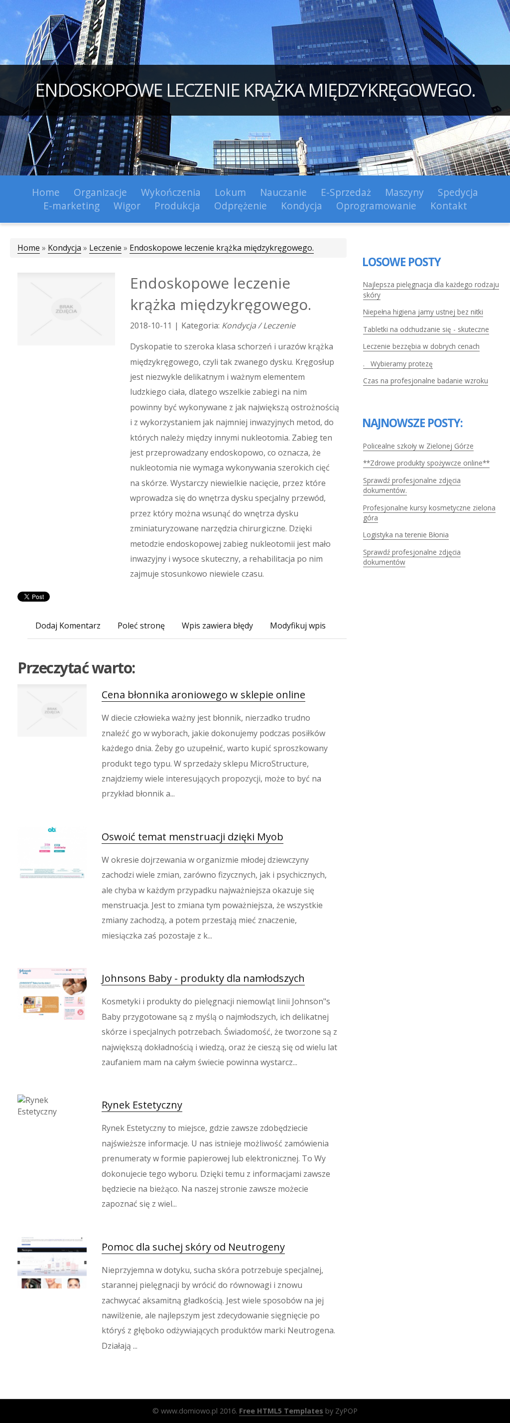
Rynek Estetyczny (142, 1104)
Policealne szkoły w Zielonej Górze (418, 446)
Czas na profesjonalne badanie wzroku (425, 380)
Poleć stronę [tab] (141, 625)
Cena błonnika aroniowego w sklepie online (203, 694)
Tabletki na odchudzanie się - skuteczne (426, 329)
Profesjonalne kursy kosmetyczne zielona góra (429, 512)
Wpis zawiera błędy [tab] (217, 625)
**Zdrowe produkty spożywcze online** (426, 463)
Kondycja (64, 247)
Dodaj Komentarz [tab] (68, 625)
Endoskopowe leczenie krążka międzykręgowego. (255, 90)
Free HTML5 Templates (281, 1411)
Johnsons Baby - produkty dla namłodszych (203, 978)
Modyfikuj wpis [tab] (298, 625)
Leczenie (105, 247)
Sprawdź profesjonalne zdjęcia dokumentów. (412, 485)
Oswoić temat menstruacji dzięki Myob (192, 836)
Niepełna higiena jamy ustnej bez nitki (423, 311)
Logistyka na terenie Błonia (406, 534)
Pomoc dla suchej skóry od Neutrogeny (193, 1247)
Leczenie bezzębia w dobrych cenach (421, 346)
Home (28, 247)
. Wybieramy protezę (398, 363)
